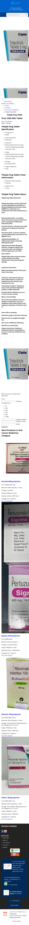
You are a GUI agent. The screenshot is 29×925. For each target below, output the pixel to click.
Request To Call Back (8, 103)
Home (7, 105)
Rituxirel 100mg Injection (11, 714)
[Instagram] (5, 832)
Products (8, 108)
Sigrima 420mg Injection (11, 636)
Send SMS (15, 905)
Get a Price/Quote (7, 121)
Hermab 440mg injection (11, 481)
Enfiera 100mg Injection (10, 798)
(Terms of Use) (13, 913)
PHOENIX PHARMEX (16, 9)
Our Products (6, 842)
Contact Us (6, 845)
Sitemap (5, 847)
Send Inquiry (8, 101)
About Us (5, 840)
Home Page (6, 838)
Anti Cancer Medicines (12, 110)
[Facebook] (2, 832)
